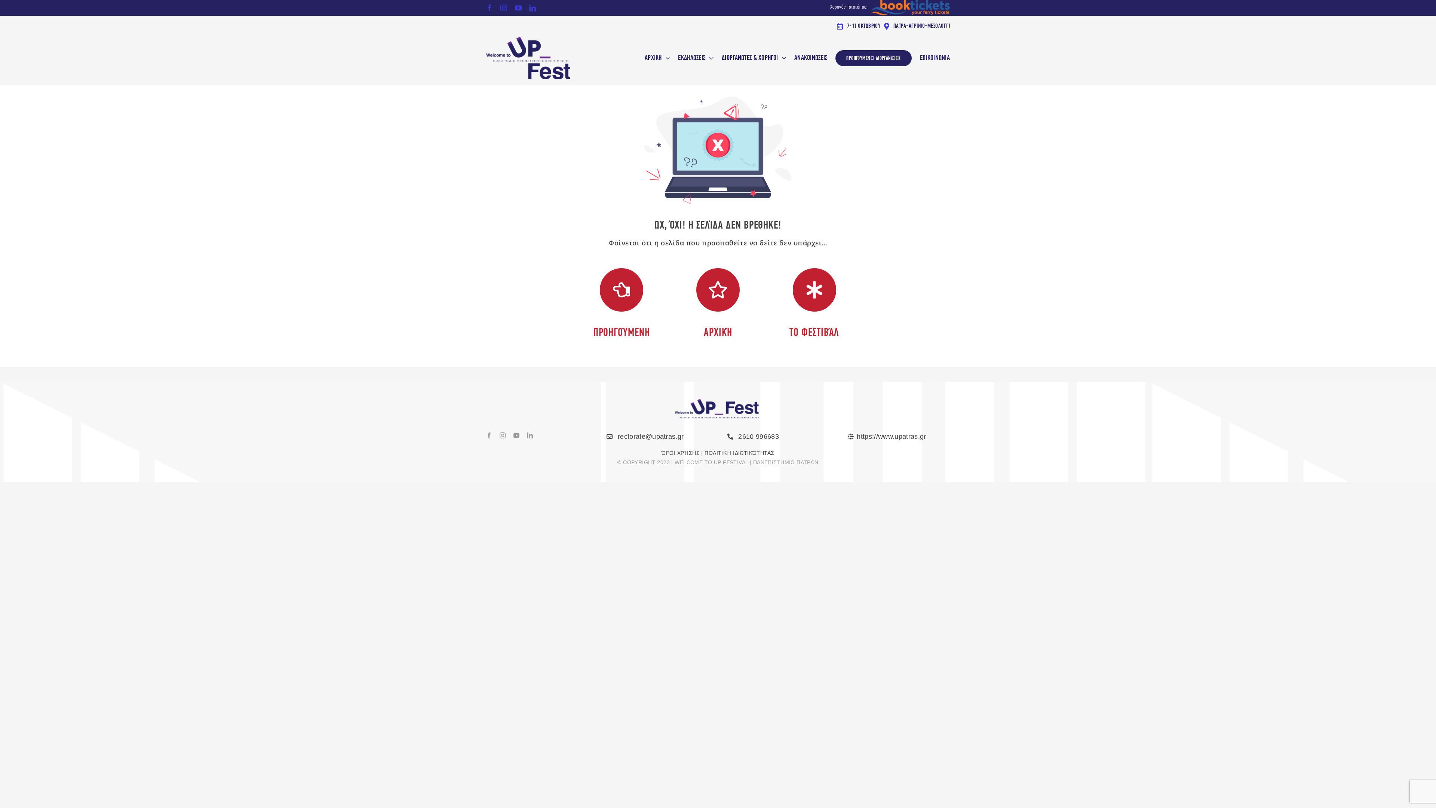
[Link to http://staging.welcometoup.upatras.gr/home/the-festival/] (814, 289)
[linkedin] (532, 7)
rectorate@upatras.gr (651, 436)
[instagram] (503, 7)
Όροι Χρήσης (681, 453)
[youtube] (518, 7)
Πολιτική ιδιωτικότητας (739, 453)
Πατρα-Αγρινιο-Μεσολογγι (921, 25)
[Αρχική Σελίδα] (544, 58)
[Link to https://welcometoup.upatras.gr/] (718, 289)
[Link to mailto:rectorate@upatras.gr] (610, 437)
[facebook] (489, 7)
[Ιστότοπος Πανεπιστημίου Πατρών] (899, 436)
